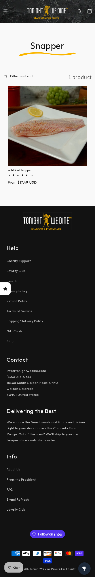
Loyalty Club (16, 271)
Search (12, 281)
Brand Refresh (18, 500)
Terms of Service (19, 311)
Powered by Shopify (63, 568)
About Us (13, 469)
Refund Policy (17, 301)
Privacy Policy (17, 291)
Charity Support (19, 261)
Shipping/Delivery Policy (25, 321)
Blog (10, 341)
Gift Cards (15, 331)
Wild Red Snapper (20, 170)
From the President (21, 480)
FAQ (10, 490)
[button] (5, 11)
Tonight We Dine (40, 568)
